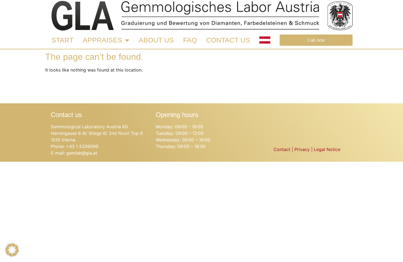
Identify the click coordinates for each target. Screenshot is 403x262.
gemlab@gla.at (81, 153)
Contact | (284, 149)
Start (62, 40)
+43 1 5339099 (82, 146)
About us (156, 40)
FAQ (190, 40)
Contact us (228, 40)
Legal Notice (327, 149)
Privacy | (304, 149)
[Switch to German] (265, 40)
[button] (12, 250)
